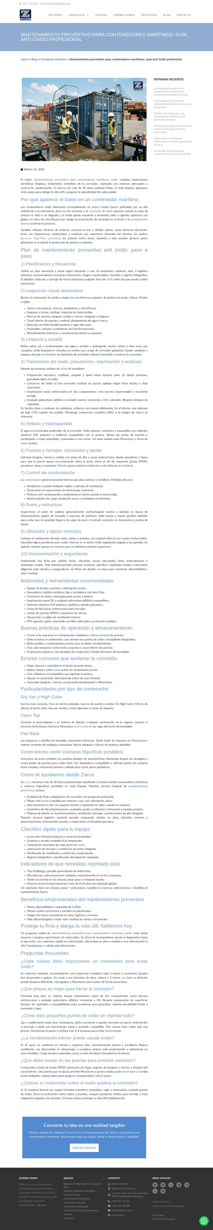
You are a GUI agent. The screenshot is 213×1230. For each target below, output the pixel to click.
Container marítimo (53, 59)
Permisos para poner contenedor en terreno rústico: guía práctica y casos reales (173, 129)
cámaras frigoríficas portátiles (40, 238)
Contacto (184, 15)
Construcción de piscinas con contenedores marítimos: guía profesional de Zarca (169, 116)
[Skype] (186, 1184)
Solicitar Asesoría (84, 1147)
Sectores (55, 15)
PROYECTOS (149, 15)
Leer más (41, 1205)
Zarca (24, 59)
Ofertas (101, 15)
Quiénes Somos (124, 15)
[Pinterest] (178, 1184)
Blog (166, 15)
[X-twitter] (154, 1191)
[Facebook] (154, 1184)
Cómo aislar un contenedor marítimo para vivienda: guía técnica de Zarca (173, 141)
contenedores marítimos (108, 933)
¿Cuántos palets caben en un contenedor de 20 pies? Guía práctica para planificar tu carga (170, 91)
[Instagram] (170, 1184)
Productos (77, 15)
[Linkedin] (162, 1184)
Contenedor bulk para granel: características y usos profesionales (172, 152)
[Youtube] (162, 1191)
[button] (204, 1221)
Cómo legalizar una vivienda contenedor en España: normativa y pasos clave (172, 104)
